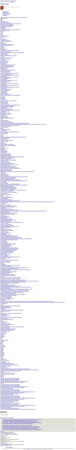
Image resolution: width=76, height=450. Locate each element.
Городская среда (3, 233)
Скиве (1, 344)
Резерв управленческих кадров (6, 108)
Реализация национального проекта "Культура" (9, 393)
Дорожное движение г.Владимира (6, 251)
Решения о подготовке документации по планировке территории (12, 294)
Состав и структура (4, 102)
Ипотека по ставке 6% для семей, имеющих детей (9, 183)
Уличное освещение (4, 255)
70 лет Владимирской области (6, 74)
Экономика (2, 203)
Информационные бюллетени (6, 169)
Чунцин (1, 350)
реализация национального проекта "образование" (10, 384)
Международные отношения (5, 330)
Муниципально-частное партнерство (7, 274)
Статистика (11, 432)
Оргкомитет (2, 59)
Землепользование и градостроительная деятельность (10, 277)
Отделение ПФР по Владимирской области (8, 187)
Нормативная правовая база (5, 51)
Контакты (2, 46)
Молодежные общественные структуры (8, 328)
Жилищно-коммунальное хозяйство (7, 230)
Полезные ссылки (3, 49)
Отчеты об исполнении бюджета (6, 197)
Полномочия (2, 98)
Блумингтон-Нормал (4, 340)
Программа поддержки (4, 216)
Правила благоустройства (5, 299)
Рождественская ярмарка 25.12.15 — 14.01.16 (9, 77)
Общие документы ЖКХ (5, 254)
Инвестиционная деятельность (6, 266)
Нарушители (2, 258)
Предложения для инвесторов (6, 272)
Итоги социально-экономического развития (8, 205)
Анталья (2, 356)
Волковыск (2, 353)
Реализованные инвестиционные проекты (8, 271)
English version (3, 0)
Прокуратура (2, 172)
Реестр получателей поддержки (6, 219)
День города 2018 (3, 86)
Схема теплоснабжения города (6, 245)
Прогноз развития (3, 193)
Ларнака (2, 354)
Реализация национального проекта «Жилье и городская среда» (12, 406)
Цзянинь (2, 349)
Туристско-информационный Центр (7, 324)
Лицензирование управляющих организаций (9, 247)
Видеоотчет (2, 48)
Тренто (1, 337)
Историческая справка (4, 35)
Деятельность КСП (4, 133)
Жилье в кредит (3, 181)
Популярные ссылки (4, 417)
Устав (1, 34)
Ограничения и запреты (5, 110)
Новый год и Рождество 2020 (6, 89)
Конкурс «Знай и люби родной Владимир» (8, 55)
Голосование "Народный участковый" (7, 188)
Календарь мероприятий (5, 306)
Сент (1, 339)
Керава (1, 343)
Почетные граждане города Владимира (7, 69)
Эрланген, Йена (3, 333)
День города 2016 (3, 79)
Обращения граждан (6, 13)
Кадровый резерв (3, 107)
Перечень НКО (3, 43)
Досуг (1, 320)
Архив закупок (3, 366)
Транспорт (2, 228)
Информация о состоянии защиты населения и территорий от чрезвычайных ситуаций (17, 171)
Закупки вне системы (4, 367)
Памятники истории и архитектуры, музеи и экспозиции (11, 317)
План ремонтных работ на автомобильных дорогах (10, 256)
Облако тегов (11, 417)
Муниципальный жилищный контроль (7, 250)
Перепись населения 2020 (22, 17)
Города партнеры (3, 331)
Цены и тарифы (3, 240)
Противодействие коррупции (6, 155)
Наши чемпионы (3, 314)
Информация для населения (5, 158)
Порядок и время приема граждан (6, 163)
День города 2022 (3, 92)
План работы (2, 264)
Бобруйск (2, 352)
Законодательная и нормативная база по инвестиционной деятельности (14, 267)
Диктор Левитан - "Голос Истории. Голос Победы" (10, 29)
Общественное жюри (4, 60)
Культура (2, 304)
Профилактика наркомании (5, 153)
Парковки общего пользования (6, 252)
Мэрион (2, 342)
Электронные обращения (5, 165)
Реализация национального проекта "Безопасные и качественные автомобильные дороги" (17, 391)
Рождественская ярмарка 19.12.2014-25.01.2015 (9, 75)
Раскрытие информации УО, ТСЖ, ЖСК (8, 243)
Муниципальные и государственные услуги (8, 167)
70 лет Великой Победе (4, 40)
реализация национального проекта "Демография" (10, 379)
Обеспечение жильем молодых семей (7, 178)
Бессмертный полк (4, 21)
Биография (2, 97)
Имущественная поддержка (5, 221)
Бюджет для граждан (4, 202)
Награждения (3, 111)
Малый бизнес (5, 12)
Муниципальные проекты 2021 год (7, 388)
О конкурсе (2, 56)
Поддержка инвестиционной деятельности (8, 275)
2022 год (2, 383)
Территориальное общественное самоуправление (9, 50)
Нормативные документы (5, 129)
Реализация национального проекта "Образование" (10, 389)
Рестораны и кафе (3, 321)
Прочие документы (4, 132)
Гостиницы (2, 322)
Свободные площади (4, 223)
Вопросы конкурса (4, 62)
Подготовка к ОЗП (4, 231)
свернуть (2, 431)
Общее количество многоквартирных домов (8, 239)
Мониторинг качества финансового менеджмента (9, 200)
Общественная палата (4, 54)
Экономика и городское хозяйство (10, 17)
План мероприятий (4, 61)
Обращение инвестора (4, 273)
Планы (1, 134)
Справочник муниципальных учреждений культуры (10, 305)
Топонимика (2, 300)
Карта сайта (6, 432)
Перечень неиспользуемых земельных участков (9, 226)
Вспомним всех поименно (5, 22)
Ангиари (2, 335)
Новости (2, 20)
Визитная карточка (4, 101)
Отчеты (1, 135)
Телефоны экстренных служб (6, 170)
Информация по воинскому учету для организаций (10, 265)
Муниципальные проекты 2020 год (7, 394)
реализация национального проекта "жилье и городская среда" (12, 387)
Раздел (8, 3)
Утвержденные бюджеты (5, 196)
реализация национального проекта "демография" (10, 385)
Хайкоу (1, 348)
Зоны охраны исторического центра (7, 298)
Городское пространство (5, 323)
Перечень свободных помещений (6, 225)
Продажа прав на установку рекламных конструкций (10, 370)
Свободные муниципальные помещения (8, 220)
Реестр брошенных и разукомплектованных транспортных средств (13, 189)
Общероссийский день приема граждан (7, 166)
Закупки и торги (3, 359)
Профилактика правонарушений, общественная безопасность (12, 156)
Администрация (3, 99)
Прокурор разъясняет (4, 175)
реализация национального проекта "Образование (10, 378)
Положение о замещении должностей (7, 105)
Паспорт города (3, 207)
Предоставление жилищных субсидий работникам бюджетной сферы (13, 180)
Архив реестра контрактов (5, 365)
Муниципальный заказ (4, 360)
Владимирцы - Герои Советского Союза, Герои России (10, 23)
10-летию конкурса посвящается (6, 65)
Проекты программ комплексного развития (8, 249)
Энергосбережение (4, 242)
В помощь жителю (4, 241)
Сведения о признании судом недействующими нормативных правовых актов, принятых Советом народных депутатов (23, 124)
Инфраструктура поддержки (5, 218)
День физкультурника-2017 (5, 81)
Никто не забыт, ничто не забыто (6, 24)
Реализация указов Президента (6, 208)
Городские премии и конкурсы (6, 307)
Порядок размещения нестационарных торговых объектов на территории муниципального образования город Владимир (23, 210)
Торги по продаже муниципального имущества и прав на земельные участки (15, 368)
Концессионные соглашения (5, 244)
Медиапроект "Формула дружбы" (6, 66)
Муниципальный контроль (5, 257)
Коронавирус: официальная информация (8, 159)
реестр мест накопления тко (5, 232)
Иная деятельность (4, 138)
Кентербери (2, 334)
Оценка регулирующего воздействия (7, 213)
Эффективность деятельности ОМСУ (7, 206)
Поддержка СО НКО (4, 141)
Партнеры (2, 371)
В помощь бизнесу (4, 217)
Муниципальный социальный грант (7, 44)
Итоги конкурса (3, 63)
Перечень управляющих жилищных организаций (9, 236)
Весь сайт (3, 3)
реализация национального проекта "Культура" (9, 380)
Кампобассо (2, 336)
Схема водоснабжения (4, 246)
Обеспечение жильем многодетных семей (8, 177)
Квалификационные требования (6, 106)
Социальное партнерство (5, 227)
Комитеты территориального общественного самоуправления (12, 52)
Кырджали (2, 347)
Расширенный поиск (4, 4)
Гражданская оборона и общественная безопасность (10, 168)
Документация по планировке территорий (8, 295)
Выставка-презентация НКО (5, 45)
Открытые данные (3, 150)
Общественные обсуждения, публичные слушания (10, 125)
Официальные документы (5, 112)
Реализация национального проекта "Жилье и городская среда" (12, 392)
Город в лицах (3, 39)
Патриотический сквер (4, 30)
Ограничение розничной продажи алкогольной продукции (11, 222)
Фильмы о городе (3, 68)
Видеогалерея (3, 28)
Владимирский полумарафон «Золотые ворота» (9, 85)
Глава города (2, 96)
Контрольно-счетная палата (5, 126)
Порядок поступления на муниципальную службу (9, 104)
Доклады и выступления (5, 137)
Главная (1, 17)
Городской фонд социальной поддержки (8, 186)
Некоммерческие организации (6, 41)
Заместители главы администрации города (8, 100)
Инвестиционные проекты (5, 270)
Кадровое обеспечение (4, 103)
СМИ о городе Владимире (5, 94)
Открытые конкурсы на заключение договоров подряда (11, 237)
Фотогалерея (2, 27)
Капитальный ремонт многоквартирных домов (9, 248)
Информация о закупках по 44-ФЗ (6, 363)
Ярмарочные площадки (4, 211)
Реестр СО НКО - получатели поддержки (8, 145)
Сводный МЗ (2, 361)
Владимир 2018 (3, 84)
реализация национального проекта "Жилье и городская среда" (12, 382)
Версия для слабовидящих (11, 0)
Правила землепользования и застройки (8, 293)
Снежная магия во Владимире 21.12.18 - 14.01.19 (9, 87)
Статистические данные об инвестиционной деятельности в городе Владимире (15, 269)
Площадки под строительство (6, 224)
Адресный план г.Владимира (5, 297)
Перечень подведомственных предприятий (8, 235)
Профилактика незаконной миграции (7, 157)
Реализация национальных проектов (7, 372)
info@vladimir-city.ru (4, 444)
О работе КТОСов (3, 53)
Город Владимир (6, 11)
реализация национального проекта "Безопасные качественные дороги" (14, 381)
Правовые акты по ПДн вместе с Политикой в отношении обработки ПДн (14, 123)
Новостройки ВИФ (4, 182)
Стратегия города (6, 14)
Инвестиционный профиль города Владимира (9, 268)
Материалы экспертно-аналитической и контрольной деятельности (13, 136)
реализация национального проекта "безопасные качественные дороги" (14, 386)
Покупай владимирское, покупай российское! (9, 209)
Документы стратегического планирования (8, 192)
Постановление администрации (6, 57)
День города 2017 (3, 82)
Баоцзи (1, 351)
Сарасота (2, 341)
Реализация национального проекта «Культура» (9, 404)
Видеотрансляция (3, 151)
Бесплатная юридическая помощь (6, 185)
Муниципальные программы (5, 194)
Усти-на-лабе (2, 346)
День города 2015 (3, 76)
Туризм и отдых (3, 316)
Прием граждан (3, 173)
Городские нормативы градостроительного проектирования (11, 292)
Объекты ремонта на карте (5, 234)
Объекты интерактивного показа (6, 319)
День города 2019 (3, 88)
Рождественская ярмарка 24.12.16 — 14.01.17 (9, 80)
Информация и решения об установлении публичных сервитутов (12, 279)
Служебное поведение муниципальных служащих (10, 109)
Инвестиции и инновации (5, 204)
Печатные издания (4, 67)
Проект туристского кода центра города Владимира (10, 95)
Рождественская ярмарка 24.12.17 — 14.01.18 (9, 83)
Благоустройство (3, 253)
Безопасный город (3, 152)
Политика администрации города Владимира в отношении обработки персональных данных (18, 409)
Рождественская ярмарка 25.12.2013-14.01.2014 (9, 73)
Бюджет (1, 195)
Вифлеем (2, 355)
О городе (2, 33)
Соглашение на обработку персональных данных (9, 408)
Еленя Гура (2, 345)
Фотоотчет (2, 47)
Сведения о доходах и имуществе (6, 122)
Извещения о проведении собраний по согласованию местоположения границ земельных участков (19, 280)
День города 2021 (3, 91)
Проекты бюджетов (4, 198)
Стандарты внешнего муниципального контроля (9, 131)
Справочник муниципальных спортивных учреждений (10, 313)
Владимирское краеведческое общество (7, 64)
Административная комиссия (6, 229)
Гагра (1, 357)
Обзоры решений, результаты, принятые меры (9, 164)
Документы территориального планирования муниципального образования (14, 291)
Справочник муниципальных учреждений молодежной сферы (12, 326)
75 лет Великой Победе (4, 90)
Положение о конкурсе (4, 58)
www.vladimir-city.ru (4, 435)
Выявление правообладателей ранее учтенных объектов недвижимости (14, 184)
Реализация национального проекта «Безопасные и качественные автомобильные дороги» (17, 405)
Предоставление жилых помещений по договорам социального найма (13, 176)
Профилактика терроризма (5, 154)
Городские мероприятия (5, 71)
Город (1, 32)
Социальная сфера (3, 303)
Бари (1, 338)
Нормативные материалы (5, 262)
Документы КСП (3, 130)
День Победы (5, 18)
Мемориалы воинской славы (5, 26)
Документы (5, 15)
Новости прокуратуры (4, 174)
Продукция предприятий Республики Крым (8, 212)
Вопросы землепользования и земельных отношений (10, 278)
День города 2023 (3, 93)
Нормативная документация (5, 407)
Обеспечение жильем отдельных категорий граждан (10, 179)
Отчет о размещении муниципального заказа (9, 364)
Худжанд (2, 358)
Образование (2, 308)
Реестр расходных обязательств (6, 199)
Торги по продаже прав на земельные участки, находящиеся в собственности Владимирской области (19, 369)
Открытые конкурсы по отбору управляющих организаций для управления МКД (15, 238)
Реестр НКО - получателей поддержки (7, 329)
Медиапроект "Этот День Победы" (7, 25)
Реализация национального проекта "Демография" (10, 390)
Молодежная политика (4, 325)
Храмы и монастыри (4, 318)
